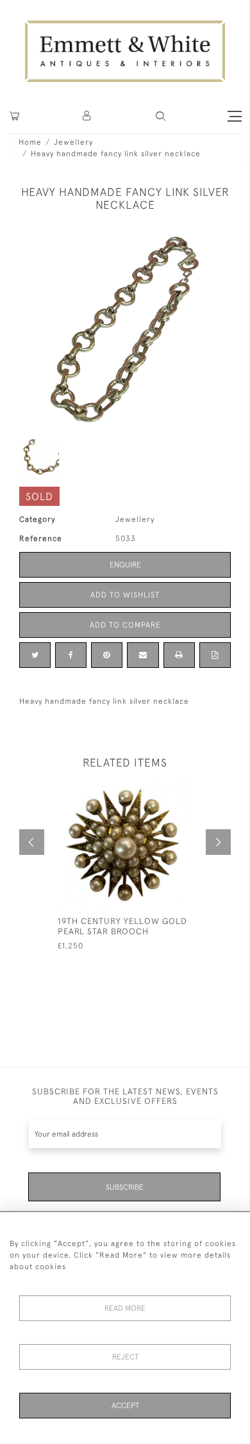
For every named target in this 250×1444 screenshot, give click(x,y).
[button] (160, 116)
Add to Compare (125, 625)
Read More (125, 1308)
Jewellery (73, 142)
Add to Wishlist (125, 594)
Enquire (125, 564)
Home (30, 142)
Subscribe (125, 1187)
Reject (125, 1356)
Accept (125, 1405)
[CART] (14, 116)
